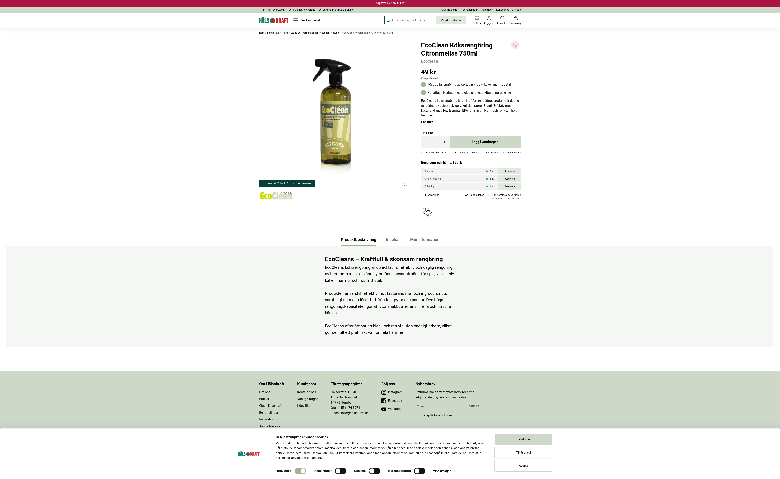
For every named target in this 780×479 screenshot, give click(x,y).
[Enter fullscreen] (405, 184)
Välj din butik (449, 20)
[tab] (358, 239)
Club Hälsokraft (450, 9)
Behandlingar (470, 9)
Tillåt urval (523, 452)
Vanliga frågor (307, 399)
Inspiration (487, 9)
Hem (261, 32)
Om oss (516, 9)
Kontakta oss (306, 392)
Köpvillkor (304, 406)
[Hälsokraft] (273, 20)
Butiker (264, 399)
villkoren (446, 415)
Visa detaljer (442, 471)
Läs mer (427, 122)
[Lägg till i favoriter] (515, 45)
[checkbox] (418, 415)
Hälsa (285, 32)
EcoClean (429, 61)
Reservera (509, 171)
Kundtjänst (502, 9)
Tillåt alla (523, 439)
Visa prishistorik (430, 78)
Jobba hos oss (269, 426)
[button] (335, 114)
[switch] (340, 471)
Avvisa (523, 465)
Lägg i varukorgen (485, 142)
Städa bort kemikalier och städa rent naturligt (316, 32)
